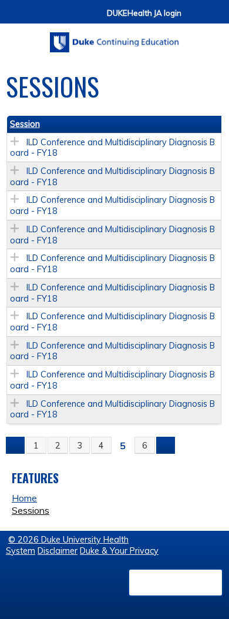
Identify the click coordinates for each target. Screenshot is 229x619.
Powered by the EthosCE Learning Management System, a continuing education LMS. (175, 582)
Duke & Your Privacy (119, 551)
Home (24, 498)
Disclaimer (58, 551)
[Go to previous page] (15, 445)
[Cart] (195, 18)
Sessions (30, 510)
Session (25, 124)
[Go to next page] (165, 445)
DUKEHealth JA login (144, 13)
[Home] (114, 38)
